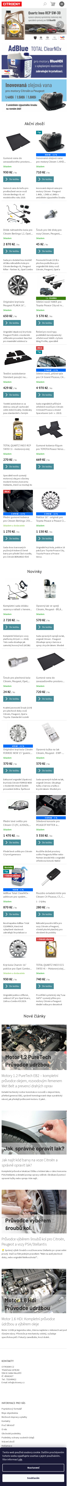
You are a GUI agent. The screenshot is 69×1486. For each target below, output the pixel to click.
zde (20, 1459)
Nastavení (33, 1468)
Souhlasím (33, 1478)
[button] (6, 24)
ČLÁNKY (5, 1434)
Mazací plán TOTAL (11, 1430)
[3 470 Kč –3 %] (49, 794)
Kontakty (6, 1401)
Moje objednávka (10, 1393)
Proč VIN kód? (8, 1405)
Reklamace (7, 1426)
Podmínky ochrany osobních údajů (18, 1417)
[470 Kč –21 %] (17, 723)
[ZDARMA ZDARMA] (49, 281)
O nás (4, 1409)
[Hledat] (45, 4)
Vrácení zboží (8, 1421)
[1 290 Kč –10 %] (49, 493)
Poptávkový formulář (12, 1389)
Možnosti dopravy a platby (14, 1397)
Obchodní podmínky (11, 1413)
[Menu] (62, 4)
